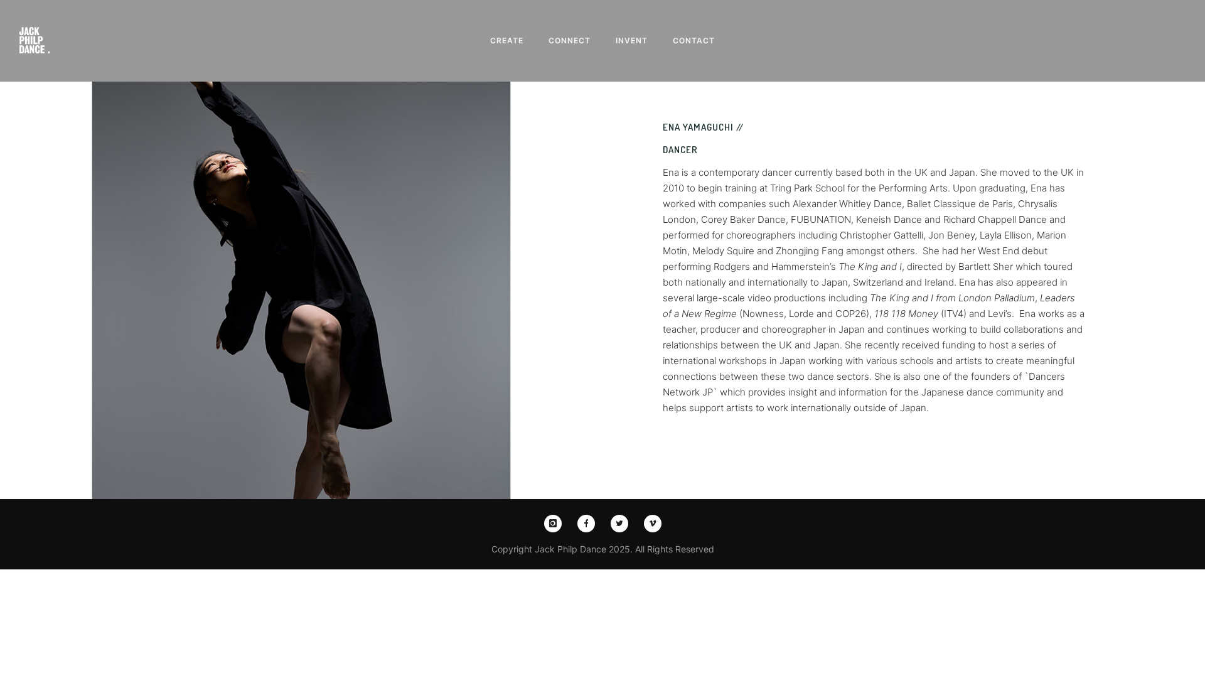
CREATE (506, 40)
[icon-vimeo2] (652, 523)
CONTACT (694, 40)
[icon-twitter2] (623, 523)
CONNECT (570, 40)
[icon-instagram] (556, 523)
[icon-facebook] (589, 523)
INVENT (632, 40)
